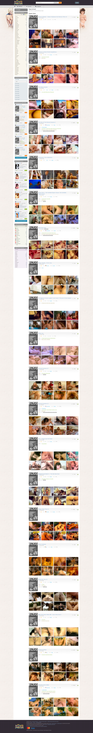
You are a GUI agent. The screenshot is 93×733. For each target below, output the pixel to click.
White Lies (40, 333)
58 (26, 41)
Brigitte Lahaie (22, 129)
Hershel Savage (48, 234)
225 (26, 263)
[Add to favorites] (36, 16)
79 (26, 46)
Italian (52, 652)
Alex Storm (48, 338)
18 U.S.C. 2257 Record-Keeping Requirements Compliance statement (36, 726)
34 (26, 28)
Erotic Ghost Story (19, 104)
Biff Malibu (48, 339)
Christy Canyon (18, 172)
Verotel (50, 723)
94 (26, 34)
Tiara (47, 691)
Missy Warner (44, 478)
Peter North (43, 129)
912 (26, 258)
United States (48, 230)
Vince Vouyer (44, 585)
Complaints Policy (38, 722)
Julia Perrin (22, 130)
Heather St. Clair (54, 409)
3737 (26, 256)
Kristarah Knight (44, 338)
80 (26, 17)
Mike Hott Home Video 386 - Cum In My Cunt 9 (49, 614)
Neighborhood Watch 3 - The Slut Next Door (49, 474)
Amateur (44, 374)
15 (26, 29)
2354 (26, 60)
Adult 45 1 (21, 205)
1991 (41, 476)
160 (26, 264)
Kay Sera (54, 691)
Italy (47, 652)
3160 (26, 49)
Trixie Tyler (51, 478)
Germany (47, 265)
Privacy (31, 722)
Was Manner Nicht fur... (19, 147)
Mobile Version (45, 724)
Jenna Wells (48, 198)
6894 (26, 243)
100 (26, 16)
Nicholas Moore (44, 127)
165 (26, 55)
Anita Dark (43, 654)
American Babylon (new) (23, 206)
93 (26, 48)
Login (77, 2)
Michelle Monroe (52, 338)
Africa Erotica (21, 167)
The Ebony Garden (43, 87)
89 (26, 72)
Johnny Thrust (47, 620)
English (52, 160)
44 (26, 252)
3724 (26, 18)
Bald (46, 693)
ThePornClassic (18, 2)
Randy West (44, 408)
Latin (52, 235)
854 (26, 236)
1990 (41, 54)
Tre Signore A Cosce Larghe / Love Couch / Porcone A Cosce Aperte (54, 298)
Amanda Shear (44, 198)
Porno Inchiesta (42, 544)
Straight (18, 9)
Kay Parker (18, 182)
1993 (41, 160)
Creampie (49, 412)
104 (26, 40)
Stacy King (43, 619)
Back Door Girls (42, 227)
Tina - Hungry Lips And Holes (45, 438)
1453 (26, 59)
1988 (41, 19)
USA (47, 160)
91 (26, 257)
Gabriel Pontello (23, 143)
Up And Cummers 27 (43, 368)
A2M (48, 235)
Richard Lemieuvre (23, 132)
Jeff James (53, 692)
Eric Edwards (53, 234)
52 (26, 237)
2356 (26, 24)
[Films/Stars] (23, 14)
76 (26, 66)
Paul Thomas (44, 234)
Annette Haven (18, 192)
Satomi (45, 409)
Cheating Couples (19, 136)
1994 (41, 406)
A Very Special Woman (23, 166)
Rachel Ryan (59, 128)
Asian (55, 412)
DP (51, 412)
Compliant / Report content (43, 721)
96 (26, 230)
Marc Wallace (51, 129)
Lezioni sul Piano (42, 649)
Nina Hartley (18, 211)
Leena (43, 409)
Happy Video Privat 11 (43, 509)
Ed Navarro (54, 129)
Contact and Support (35, 721)
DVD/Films (55, 2)
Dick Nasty (43, 620)
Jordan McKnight (49, 409)
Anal (46, 235)
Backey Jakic (43, 58)
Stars (25, 14)
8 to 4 (20, 195)
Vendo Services (54, 723)
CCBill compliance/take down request (52, 721)
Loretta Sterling (44, 689)
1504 (26, 255)
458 (26, 22)
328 (26, 53)
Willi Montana (44, 200)
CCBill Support (59, 723)
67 (26, 238)
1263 (26, 47)
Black (53, 412)
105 (26, 73)
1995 (41, 265)
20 (26, 56)
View (25, 170)
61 (26, 54)
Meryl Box (50, 654)
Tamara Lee (48, 478)
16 (26, 235)
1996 (41, 617)
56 (26, 241)
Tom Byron (46, 129)
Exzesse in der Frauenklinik (20, 125)
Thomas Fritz (22, 120)
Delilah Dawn (50, 691)
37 (26, 27)
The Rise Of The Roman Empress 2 (47, 122)
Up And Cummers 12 (43, 403)
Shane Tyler (43, 373)
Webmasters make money (51, 724)
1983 (41, 230)
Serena (21, 140)
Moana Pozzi (55, 128)
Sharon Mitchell (44, 443)
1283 (26, 231)
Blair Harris (56, 234)
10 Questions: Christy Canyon (24, 176)
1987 (41, 511)
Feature (44, 201)
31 (26, 43)
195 (26, 262)
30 (26, 229)
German (24, 117)
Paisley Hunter (48, 373)
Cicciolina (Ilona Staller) (49, 128)
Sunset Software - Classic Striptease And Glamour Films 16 (52, 16)
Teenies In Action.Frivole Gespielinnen (47, 52)
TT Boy (47, 692)
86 (26, 65)
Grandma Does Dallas (43, 685)
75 (26, 23)
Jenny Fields (47, 654)
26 (26, 42)
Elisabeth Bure (22, 141)
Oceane (43, 584)
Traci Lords (18, 201)
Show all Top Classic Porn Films (21, 157)
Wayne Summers (44, 339)
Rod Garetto (50, 692)
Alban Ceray (22, 131)
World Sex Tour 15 (42, 579)
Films (21, 14)
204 (26, 228)
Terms (34, 722)
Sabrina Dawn (44, 691)
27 (26, 242)
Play (25, 112)
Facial (44, 235)
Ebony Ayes (43, 128)
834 (26, 244)
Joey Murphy (22, 119)
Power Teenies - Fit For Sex (45, 263)
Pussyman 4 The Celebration (45, 157)
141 (26, 74)
